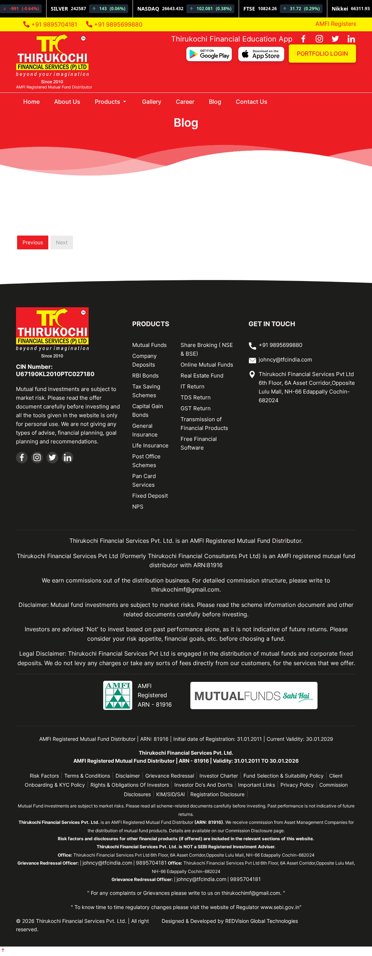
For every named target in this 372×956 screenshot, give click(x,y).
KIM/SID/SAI (170, 794)
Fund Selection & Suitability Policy (283, 776)
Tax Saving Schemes (146, 391)
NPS (137, 506)
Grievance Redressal (169, 776)
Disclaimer (128, 776)
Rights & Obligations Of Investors (129, 785)
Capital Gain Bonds (147, 410)
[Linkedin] (347, 39)
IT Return (193, 386)
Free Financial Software (199, 443)
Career (185, 101)
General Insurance (145, 430)
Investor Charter (218, 776)
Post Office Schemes (146, 461)
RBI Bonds (145, 375)
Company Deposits (144, 360)
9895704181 (151, 863)
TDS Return (196, 397)
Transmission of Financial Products (204, 423)
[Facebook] (299, 39)
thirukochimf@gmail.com (251, 893)
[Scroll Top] (3, 951)
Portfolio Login (322, 53)
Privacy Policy (297, 785)
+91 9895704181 (53, 24)
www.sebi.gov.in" (281, 907)
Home (35, 101)
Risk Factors (44, 776)
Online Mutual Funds (207, 364)
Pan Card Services (144, 480)
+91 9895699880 (117, 24)
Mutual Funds (149, 344)
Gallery (151, 101)
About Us (67, 101)
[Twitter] (331, 39)
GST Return (196, 408)
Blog (215, 101)
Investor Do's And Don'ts (203, 785)
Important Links (256, 785)
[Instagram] (315, 39)
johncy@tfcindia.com (285, 359)
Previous (33, 242)
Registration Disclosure (217, 794)
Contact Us (251, 101)
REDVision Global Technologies (261, 921)
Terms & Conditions (87, 776)
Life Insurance (150, 445)
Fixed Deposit (150, 495)
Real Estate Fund (202, 375)
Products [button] (108, 101)
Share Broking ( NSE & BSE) (207, 349)
